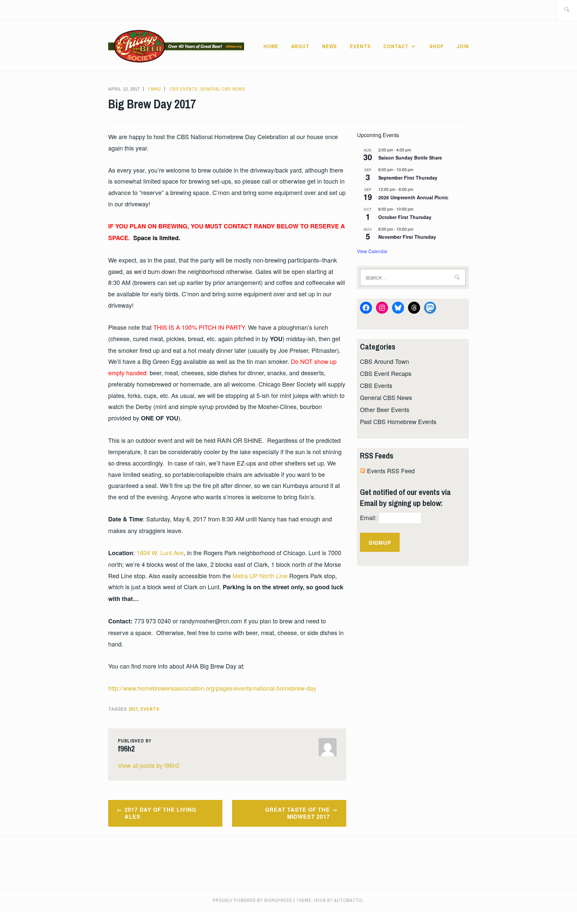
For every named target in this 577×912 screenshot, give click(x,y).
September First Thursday (407, 177)
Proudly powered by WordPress (252, 900)
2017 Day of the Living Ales (160, 813)
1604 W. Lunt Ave (160, 552)
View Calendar (372, 251)
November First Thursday (407, 236)
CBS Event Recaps (385, 373)
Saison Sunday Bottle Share (410, 157)
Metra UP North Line (259, 575)
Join (462, 46)
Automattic (348, 900)
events (150, 709)
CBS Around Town (384, 361)
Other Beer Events (384, 409)
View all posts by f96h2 (148, 765)
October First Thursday (404, 217)
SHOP (436, 46)
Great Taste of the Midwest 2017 (297, 813)
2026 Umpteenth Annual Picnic (413, 197)
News (329, 46)
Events (360, 46)
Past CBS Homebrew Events (398, 421)
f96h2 (154, 89)
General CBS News (222, 89)
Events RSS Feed (391, 470)
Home (270, 46)
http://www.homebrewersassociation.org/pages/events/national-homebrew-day (212, 688)
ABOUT (300, 46)
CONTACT (396, 46)
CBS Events (184, 89)
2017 (133, 709)
